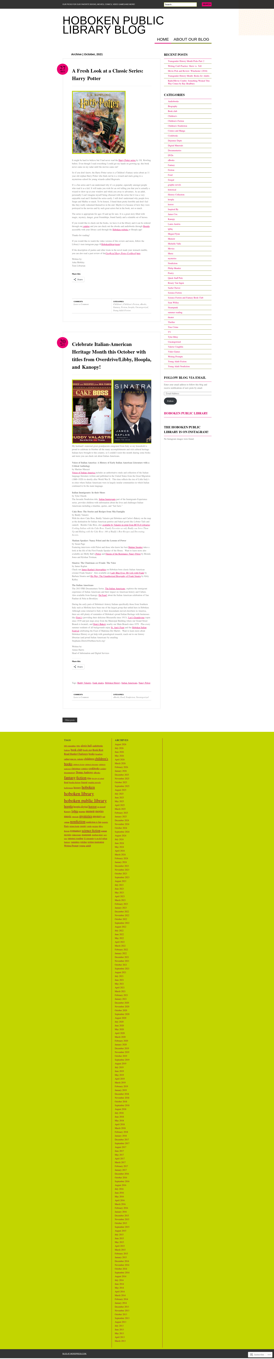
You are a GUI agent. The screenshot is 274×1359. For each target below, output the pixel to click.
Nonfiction (130, 697)
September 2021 (122, 968)
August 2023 (120, 881)
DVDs (170, 155)
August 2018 (120, 1109)
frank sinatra (98, 682)
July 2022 (119, 930)
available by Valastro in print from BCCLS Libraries (126, 524)
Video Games (174, 351)
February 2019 (121, 1086)
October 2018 (121, 1101)
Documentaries (174, 150)
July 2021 (119, 976)
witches (83, 841)
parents (105, 822)
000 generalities (70, 745)
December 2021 (122, 957)
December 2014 (122, 1261)
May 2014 (119, 1287)
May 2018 (119, 1120)
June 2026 (119, 751)
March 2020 (120, 1036)
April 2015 (120, 1245)
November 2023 (122, 869)
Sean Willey (173, 302)
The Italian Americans (115, 588)
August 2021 (120, 972)
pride (89, 826)
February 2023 (121, 903)
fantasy (70, 777)
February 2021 (121, 995)
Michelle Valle (174, 243)
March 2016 (120, 1204)
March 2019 (120, 1082)
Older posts (70, 720)
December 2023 (122, 865)
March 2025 (120, 808)
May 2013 (119, 1333)
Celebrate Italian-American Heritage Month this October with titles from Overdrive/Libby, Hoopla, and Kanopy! (111, 355)
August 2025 (120, 789)
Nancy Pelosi (144, 682)
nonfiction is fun (93, 822)
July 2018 (119, 1112)
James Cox (172, 214)
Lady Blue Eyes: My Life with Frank (127, 572)
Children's (117, 304)
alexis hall (86, 745)
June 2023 (119, 888)
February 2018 (121, 1131)
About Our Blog (191, 39)
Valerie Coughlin (175, 346)
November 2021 (122, 960)
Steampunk (173, 307)
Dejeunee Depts (175, 140)
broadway (99, 754)
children (89, 759)
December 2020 (122, 1002)
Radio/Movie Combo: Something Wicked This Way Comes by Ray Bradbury (189, 82)
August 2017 (120, 1147)
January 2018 (121, 1135)
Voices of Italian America (84, 472)
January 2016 (121, 1211)
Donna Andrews (84, 772)
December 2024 (122, 820)
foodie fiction (75, 782)
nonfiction (77, 821)
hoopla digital (80, 806)
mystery (97, 816)
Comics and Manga (176, 130)
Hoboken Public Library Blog (113, 25)
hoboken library (79, 793)
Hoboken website (121, 229)
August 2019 (120, 1063)
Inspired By (173, 209)
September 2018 (122, 1105)
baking (67, 750)
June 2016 (119, 1192)
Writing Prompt (71, 845)
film (89, 778)
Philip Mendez (174, 268)
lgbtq (170, 228)
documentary (69, 772)
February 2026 (121, 767)
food (66, 782)
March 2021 (120, 991)
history (77, 787)
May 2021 (119, 983)
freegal (171, 179)
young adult (85, 845)
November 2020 (122, 1006)
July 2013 (119, 1325)
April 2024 (120, 850)
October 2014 (121, 1268)
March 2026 (120, 763)
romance (75, 830)
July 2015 (119, 1234)
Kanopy (171, 219)
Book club (172, 111)
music (68, 816)
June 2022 (119, 934)
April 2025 (120, 805)
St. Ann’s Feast (117, 627)
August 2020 (120, 1017)
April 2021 (120, 987)
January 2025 (121, 816)
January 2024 (121, 862)
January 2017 (121, 1169)
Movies (171, 248)
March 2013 (120, 1340)
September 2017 (122, 1143)
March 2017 (120, 1162)
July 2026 (119, 748)
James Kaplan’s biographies (94, 569)
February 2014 (121, 1299)
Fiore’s (79, 617)
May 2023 (119, 892)
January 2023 (121, 907)
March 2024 (120, 854)
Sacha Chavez (174, 287)
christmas (76, 768)
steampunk (86, 834)
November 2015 (122, 1219)
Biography (172, 106)
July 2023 (119, 884)
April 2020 (120, 1033)
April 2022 (120, 941)
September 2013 (122, 1318)
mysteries (172, 258)
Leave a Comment (81, 304)
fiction (81, 777)
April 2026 (120, 759)
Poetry (171, 273)
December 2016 (122, 1173)
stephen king (97, 834)
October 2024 (121, 827)
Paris (66, 826)
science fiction (91, 830)
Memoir (171, 238)
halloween (68, 787)
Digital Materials (175, 145)
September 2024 (122, 831)
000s (78, 745)
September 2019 (122, 1059)
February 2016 (121, 1207)
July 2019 (119, 1067)
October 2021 (121, 964)
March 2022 (120, 945)
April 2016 (120, 1200)
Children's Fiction (131, 304)
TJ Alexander (89, 838)
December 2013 (122, 1306)
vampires (75, 841)
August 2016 (120, 1185)
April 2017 (120, 1158)
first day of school (98, 778)
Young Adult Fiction (122, 310)
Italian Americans (129, 682)
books (92, 754)
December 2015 (122, 1215)
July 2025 (119, 793)
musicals (75, 816)
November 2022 (122, 915)
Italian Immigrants (107, 499)
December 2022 (122, 911)
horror (171, 204)
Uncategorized (141, 307)
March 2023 (120, 900)
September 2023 (122, 877)
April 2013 (120, 1337)
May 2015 (119, 1242)
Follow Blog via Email (185, 377)
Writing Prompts (175, 356)
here (138, 253)
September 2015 (122, 1226)
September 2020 (122, 1014)
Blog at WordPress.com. (74, 1354)
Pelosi (98, 553)
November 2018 (122, 1097)
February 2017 (121, 1166)
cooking (103, 768)
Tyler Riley (173, 336)
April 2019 (120, 1078)
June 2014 (119, 1283)
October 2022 (121, 919)
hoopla (131, 307)
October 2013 (121, 1314)
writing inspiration (96, 841)
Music (170, 253)
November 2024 (122, 824)
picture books (74, 826)
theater (171, 317)
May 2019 (119, 1074)
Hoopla (146, 226)
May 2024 (119, 846)
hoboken (88, 787)
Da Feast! (103, 595)
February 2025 (121, 812)
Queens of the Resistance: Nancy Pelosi (123, 553)
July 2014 (119, 1280)
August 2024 (120, 835)
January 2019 (121, 1090)
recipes (95, 826)
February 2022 (121, 949)
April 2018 (120, 1124)
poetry (83, 826)
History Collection (176, 194)
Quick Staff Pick (175, 277)
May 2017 (119, 1154)
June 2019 (119, 1071)
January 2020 (121, 1044)
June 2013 (119, 1329)
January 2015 (121, 1257)
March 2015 (120, 1249)
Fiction (124, 307)
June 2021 (119, 979)
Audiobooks (173, 101)
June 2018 (119, 1116)
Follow (170, 400)
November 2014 (122, 1264)
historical (172, 189)
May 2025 (119, 801)
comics (84, 768)
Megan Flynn (174, 233)
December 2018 (122, 1093)
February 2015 (121, 1253)
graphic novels (174, 184)
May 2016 (119, 1196)
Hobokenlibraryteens (110, 244)
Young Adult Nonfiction (179, 366)
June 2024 (119, 843)
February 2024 (121, 858)
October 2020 (121, 1010)
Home (163, 39)
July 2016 (119, 1188)
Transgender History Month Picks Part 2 (186, 61)
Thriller (171, 322)
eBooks (143, 304)
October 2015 (121, 1223)
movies (99, 811)
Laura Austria (174, 223)
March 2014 (120, 1295)
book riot (87, 749)
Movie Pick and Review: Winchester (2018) (187, 70)
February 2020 (121, 1040)
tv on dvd (98, 838)
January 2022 (121, 953)
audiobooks (97, 745)
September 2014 (122, 1272)
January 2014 (121, 1302)
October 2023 (121, 873)
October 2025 (121, 782)
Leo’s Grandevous (136, 617)
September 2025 (122, 786)
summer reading (175, 312)
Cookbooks (173, 135)
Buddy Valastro (84, 682)
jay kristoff (101, 806)
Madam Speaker (135, 547)
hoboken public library (85, 800)
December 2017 (122, 1139)
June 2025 (119, 797)
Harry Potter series (127, 160)
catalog (86, 226)
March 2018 (120, 1128)
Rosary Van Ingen (176, 282)
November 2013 (122, 1310)
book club (76, 750)
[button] (91, 411)
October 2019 (121, 1055)
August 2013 (120, 1321)
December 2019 (122, 1048)
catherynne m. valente (73, 758)
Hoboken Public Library (186, 413)
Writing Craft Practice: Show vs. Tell (185, 65)
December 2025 (122, 774)
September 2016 (122, 1181)
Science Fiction (175, 292)
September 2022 (122, 922)
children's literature (91, 764)
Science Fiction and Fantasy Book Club (185, 297)
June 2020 (119, 1025)
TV (169, 331)
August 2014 (120, 1276)
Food (122, 697)
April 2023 (120, 896)
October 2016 (121, 1177)
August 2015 (120, 1230)
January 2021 (121, 998)
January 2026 (121, 770)
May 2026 (119, 755)
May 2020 (119, 1029)
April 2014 (120, 1291)
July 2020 (119, 1021)
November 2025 (122, 778)
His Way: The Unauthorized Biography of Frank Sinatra (115, 576)
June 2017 (119, 1150)
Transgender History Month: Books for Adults (188, 75)
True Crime (173, 327)
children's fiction (78, 764)
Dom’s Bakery (99, 624)
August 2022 (120, 926)
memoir (90, 811)
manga (82, 811)
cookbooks (94, 768)
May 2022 (119, 938)
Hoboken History (112, 682)
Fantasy (116, 307)
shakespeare (76, 834)
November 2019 (122, 1052)
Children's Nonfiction (177, 125)
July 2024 (119, 839)
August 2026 (120, 744)
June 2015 (119, 1238)
